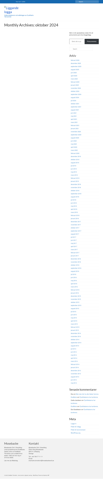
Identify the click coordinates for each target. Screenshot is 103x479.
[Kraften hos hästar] (16, 46)
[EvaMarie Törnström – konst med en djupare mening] (19, 10)
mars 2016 (74, 287)
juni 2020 (74, 141)
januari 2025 (75, 85)
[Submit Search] (76, 1)
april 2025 (74, 76)
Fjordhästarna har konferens (89, 397)
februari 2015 (75, 327)
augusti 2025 (75, 69)
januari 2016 (75, 293)
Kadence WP (46, 475)
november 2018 (76, 187)
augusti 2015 (75, 308)
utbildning (55, 110)
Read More (53, 53)
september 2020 (76, 135)
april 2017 (74, 246)
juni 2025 (74, 73)
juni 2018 (74, 203)
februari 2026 (75, 60)
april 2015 (74, 321)
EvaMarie (35, 42)
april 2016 (74, 284)
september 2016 (76, 268)
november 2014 (76, 336)
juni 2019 (74, 169)
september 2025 (76, 66)
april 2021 (74, 119)
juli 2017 (73, 237)
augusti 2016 (75, 271)
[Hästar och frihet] (16, 74)
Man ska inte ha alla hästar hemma (87, 394)
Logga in (73, 424)
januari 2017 (75, 256)
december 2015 (76, 296)
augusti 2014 (75, 346)
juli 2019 (73, 166)
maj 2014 (74, 355)
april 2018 (74, 209)
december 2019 (76, 156)
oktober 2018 (75, 190)
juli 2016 (73, 274)
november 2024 (76, 88)
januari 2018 (75, 218)
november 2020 (76, 132)
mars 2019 (74, 175)
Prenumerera (91, 41)
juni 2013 (74, 380)
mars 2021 (74, 122)
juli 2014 (73, 349)
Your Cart (20, 1)
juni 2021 (74, 113)
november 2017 (76, 225)
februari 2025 (75, 82)
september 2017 (76, 231)
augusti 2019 (75, 163)
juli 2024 (73, 101)
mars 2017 (74, 249)
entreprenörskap (48, 110)
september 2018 (76, 194)
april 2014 (74, 358)
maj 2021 (74, 116)
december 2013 (76, 370)
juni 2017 (74, 240)
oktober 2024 (75, 91)
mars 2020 (74, 150)
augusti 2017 (75, 234)
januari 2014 (75, 367)
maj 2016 (74, 280)
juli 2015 (73, 312)
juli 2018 (73, 200)
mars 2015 (74, 324)
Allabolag (15, 460)
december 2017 (76, 222)
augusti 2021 (75, 110)
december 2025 (76, 63)
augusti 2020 (75, 138)
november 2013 (76, 374)
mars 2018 (74, 212)
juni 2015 (74, 315)
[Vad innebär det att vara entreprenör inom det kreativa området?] (16, 102)
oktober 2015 (75, 302)
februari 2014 (75, 364)
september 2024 (76, 94)
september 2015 (76, 305)
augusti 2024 (75, 97)
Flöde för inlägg (76, 427)
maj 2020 (74, 144)
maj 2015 (74, 318)
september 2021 (76, 107)
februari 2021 (75, 125)
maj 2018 (74, 206)
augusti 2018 (75, 197)
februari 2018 (75, 215)
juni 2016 (74, 277)
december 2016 (76, 259)
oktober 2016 (75, 265)
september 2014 (76, 343)
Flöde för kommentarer (78, 430)
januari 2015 (75, 330)
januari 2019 (75, 181)
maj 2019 (74, 172)
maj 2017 (74, 243)
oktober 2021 (75, 104)
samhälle (54, 42)
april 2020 (74, 147)
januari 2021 (75, 128)
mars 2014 (74, 361)
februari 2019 (75, 178)
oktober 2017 (75, 228)
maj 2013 (74, 383)
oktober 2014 (75, 339)
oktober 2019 (75, 159)
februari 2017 (75, 253)
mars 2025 (74, 79)
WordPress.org (75, 433)
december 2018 (76, 184)
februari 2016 (75, 290)
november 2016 (76, 262)
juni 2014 (74, 352)
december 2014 (76, 333)
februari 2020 (75, 153)
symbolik (46, 70)
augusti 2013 (75, 377)
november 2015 (76, 299)
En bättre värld (47, 42)
